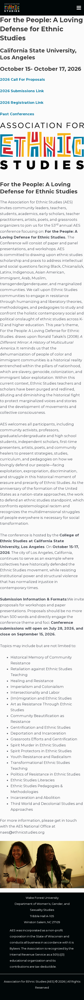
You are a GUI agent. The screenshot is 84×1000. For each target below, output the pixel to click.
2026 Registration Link (22, 102)
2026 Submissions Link (22, 91)
